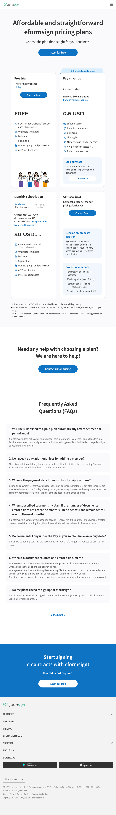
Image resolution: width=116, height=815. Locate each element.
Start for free (58, 52)
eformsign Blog (12, 735)
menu (111, 4)
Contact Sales (82, 213)
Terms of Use (8, 794)
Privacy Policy (23, 794)
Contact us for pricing (58, 369)
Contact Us (82, 178)
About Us (8, 750)
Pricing (7, 728)
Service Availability (40, 794)
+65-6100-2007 (96, 787)
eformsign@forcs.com (18, 790)
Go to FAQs (57, 614)
